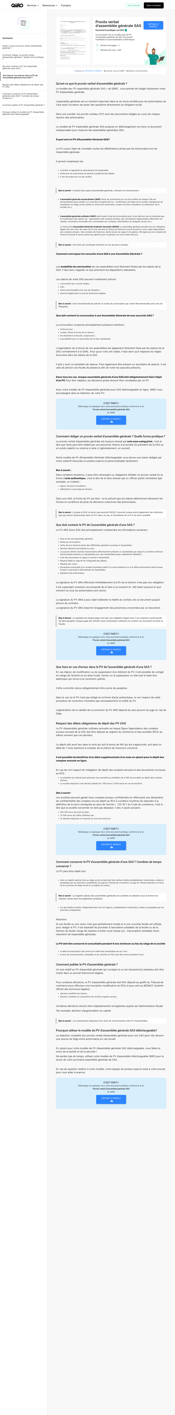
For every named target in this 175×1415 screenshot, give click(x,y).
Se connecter (134, 5)
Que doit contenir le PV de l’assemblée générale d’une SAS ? (19, 67)
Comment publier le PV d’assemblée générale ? (23, 105)
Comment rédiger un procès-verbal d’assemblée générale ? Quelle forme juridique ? (23, 57)
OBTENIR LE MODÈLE (153, 25)
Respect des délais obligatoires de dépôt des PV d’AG (22, 85)
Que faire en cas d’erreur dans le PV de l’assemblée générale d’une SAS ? (20, 76)
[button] (33, 5)
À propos (66, 5)
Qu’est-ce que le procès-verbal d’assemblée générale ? (22, 47)
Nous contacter (154, 5)
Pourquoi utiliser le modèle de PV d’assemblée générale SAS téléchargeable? (23, 113)
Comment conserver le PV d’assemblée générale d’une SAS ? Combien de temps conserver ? (20, 96)
